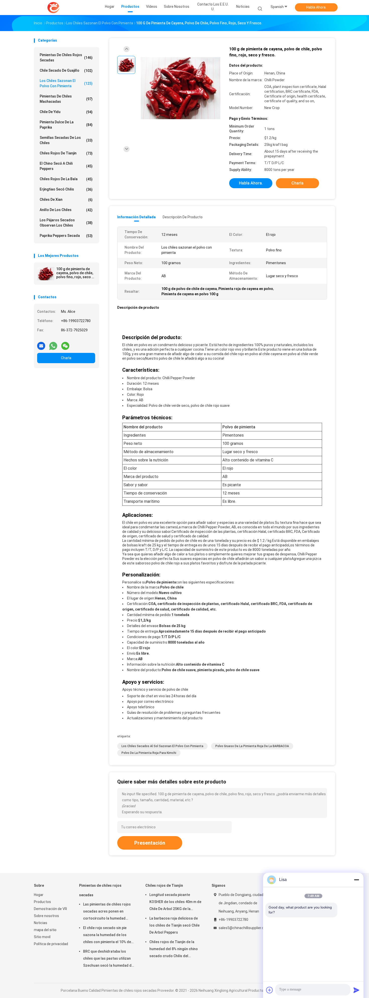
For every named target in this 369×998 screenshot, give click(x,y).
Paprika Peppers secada (66, 236)
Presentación (149, 843)
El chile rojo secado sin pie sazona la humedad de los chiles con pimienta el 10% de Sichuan (107, 935)
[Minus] (356, 880)
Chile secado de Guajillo (66, 70)
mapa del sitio (45, 930)
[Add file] (269, 989)
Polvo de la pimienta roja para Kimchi (148, 753)
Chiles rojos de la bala (66, 179)
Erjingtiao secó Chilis (66, 189)
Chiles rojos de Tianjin (66, 153)
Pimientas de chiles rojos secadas (66, 57)
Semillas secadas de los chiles (66, 140)
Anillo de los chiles (66, 210)
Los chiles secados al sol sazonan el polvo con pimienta (162, 746)
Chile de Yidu (66, 112)
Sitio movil (42, 937)
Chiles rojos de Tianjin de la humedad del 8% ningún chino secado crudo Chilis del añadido (173, 949)
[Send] (356, 989)
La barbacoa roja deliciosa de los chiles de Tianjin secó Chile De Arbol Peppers (174, 925)
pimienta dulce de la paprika (66, 124)
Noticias (40, 923)
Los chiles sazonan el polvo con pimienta (66, 83)
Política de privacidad (51, 944)
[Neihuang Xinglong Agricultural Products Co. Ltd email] (41, 344)
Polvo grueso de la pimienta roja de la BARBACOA (252, 746)
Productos (42, 902)
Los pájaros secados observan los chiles (66, 222)
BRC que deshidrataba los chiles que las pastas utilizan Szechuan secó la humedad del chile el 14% (109, 959)
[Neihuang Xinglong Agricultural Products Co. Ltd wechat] (65, 344)
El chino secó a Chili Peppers (66, 166)
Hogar (38, 895)
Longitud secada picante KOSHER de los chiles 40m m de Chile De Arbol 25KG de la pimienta (175, 902)
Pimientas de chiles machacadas (66, 99)
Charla (66, 358)
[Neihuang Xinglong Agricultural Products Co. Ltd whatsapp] (53, 344)
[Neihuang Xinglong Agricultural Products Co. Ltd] (53, 8)
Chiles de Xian (66, 199)
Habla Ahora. (316, 7)
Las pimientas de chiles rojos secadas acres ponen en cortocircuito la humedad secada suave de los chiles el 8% (107, 912)
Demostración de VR (50, 909)
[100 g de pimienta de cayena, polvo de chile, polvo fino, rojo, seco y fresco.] (45, 273)
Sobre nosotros (46, 916)
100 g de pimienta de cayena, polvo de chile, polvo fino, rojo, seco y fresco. (74, 273)
